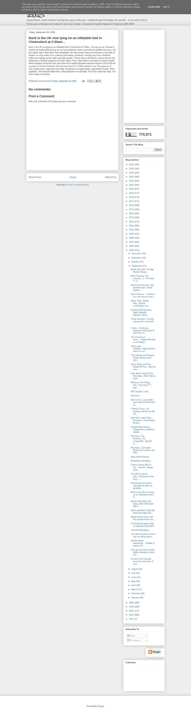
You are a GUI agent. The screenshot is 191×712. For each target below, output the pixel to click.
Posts (132, 635)
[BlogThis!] (91, 81)
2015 (131, 209)
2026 (131, 164)
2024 (131, 172)
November (136, 257)
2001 (131, 615)
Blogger (100, 706)
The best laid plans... (141, 530)
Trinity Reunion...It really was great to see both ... (142, 321)
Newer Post (35, 177)
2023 (131, 176)
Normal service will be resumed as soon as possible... (141, 485)
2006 (131, 246)
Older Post (110, 177)
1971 (131, 619)
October (135, 262)
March (134, 589)
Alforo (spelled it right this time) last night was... (143, 511)
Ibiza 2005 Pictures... (141, 457)
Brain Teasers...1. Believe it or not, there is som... (143, 295)
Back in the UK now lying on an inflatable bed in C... (142, 494)
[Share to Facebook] (97, 81)
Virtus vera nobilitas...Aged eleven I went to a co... (143, 348)
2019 (131, 193)
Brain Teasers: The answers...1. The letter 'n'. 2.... (142, 278)
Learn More (154, 7)
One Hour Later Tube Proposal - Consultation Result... (143, 420)
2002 (131, 610)
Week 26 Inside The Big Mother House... (142, 270)
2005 (131, 250)
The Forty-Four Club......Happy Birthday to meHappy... (143, 339)
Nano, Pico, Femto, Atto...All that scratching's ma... (140, 303)
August (135, 569)
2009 (131, 233)
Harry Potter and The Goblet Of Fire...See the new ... (143, 366)
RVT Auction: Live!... (140, 391)
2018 (131, 197)
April (133, 585)
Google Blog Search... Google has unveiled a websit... (142, 429)
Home (73, 177)
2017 (131, 201)
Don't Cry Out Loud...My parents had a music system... (142, 287)
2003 (131, 606)
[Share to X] (94, 81)
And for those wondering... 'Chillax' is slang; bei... (143, 543)
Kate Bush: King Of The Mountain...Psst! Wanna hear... (143, 376)
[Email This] (88, 81)
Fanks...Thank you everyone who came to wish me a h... (143, 330)
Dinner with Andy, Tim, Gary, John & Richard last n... (142, 503)
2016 (131, 205)
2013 (131, 217)
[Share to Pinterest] (99, 81)
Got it (166, 7)
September (137, 266)
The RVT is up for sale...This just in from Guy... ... (142, 476)
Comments (134, 640)
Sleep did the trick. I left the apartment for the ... (143, 518)
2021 (131, 185)
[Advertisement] (144, 76)
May (133, 581)
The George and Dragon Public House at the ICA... (142, 357)
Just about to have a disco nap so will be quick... (143, 535)
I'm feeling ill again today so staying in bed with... (143, 524)
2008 (131, 238)
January (135, 597)
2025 (131, 168)
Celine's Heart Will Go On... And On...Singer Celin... (142, 467)
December (136, 253)
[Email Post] (83, 81)
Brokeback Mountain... (141, 461)
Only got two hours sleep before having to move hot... (142, 552)
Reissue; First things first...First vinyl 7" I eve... (141, 385)
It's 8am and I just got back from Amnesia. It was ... (142, 561)
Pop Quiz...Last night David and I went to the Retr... (143, 450)
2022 (131, 181)
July (133, 573)
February (136, 593)
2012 (131, 221)
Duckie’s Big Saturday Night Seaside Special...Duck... (141, 312)
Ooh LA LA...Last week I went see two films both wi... (143, 402)
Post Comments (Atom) (78, 185)
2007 (131, 242)
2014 (131, 213)
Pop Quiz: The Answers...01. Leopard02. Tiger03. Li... (141, 440)
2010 (131, 229)
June (134, 577)
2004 (131, 602)
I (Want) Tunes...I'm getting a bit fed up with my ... (143, 411)
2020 (131, 189)
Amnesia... (136, 395)
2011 (131, 225)
